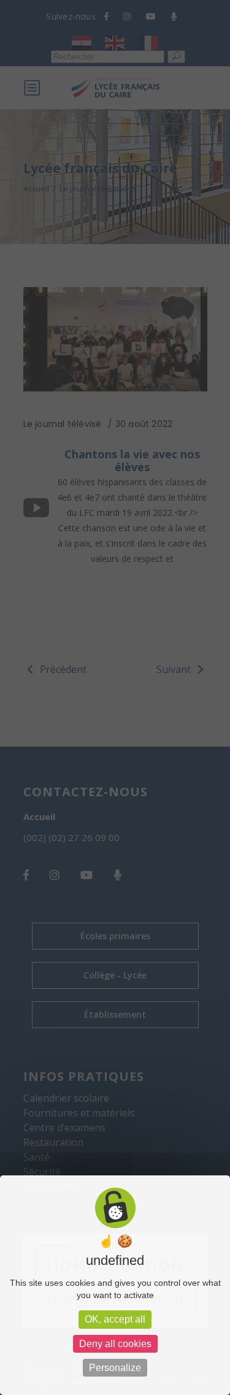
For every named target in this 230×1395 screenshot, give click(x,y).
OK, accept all (115, 1319)
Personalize (115, 1367)
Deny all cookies (115, 1344)
